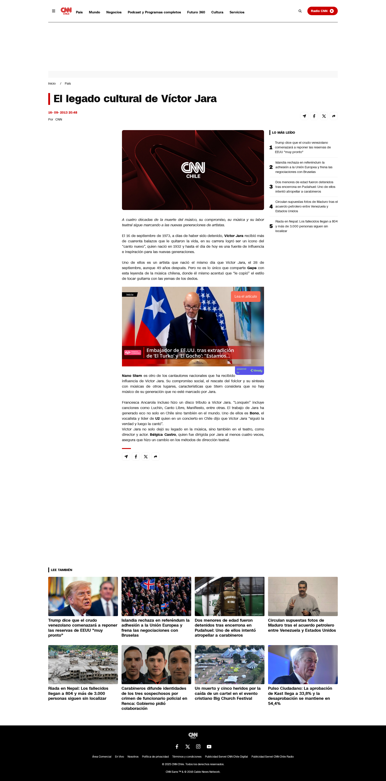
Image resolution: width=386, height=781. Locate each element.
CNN (58, 119)
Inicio (52, 83)
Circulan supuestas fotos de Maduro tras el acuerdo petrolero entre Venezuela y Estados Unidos (306, 206)
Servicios (237, 12)
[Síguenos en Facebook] (176, 746)
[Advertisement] (81, 386)
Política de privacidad (155, 756)
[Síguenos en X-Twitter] (187, 746)
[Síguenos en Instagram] (198, 746)
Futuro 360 (196, 12)
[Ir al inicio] (66, 11)
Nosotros (133, 756)
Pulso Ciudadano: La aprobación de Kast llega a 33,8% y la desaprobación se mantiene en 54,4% (300, 695)
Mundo (94, 12)
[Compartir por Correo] (304, 116)
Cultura (217, 12)
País (79, 12)
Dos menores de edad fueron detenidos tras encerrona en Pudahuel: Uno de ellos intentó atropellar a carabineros (305, 187)
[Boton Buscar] (300, 11)
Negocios (114, 12)
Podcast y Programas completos (154, 12)
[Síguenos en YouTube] (209, 746)
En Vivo (119, 756)
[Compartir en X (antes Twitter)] (324, 116)
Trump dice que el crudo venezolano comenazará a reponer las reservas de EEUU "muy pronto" (303, 147)
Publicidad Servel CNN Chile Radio (273, 756)
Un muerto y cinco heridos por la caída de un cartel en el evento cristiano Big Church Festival (228, 693)
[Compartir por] (334, 116)
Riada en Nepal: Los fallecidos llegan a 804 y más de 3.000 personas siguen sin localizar (306, 226)
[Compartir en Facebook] (314, 116)
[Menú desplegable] (53, 11)
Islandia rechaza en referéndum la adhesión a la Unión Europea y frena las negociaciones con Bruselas (303, 167)
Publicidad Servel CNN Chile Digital (226, 756)
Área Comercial (101, 756)
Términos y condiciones (186, 756)
